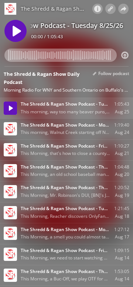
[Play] (15, 31)
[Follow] (110, 9)
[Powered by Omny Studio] (125, 55)
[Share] (123, 9)
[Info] (97, 9)
